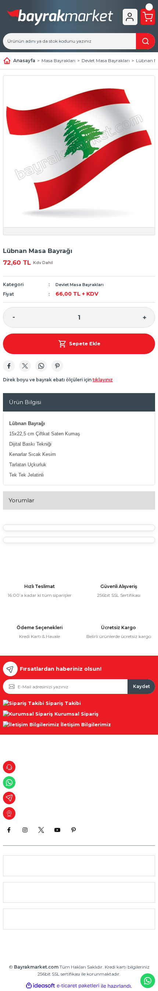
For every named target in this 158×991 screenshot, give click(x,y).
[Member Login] (129, 17)
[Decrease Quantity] (13, 317)
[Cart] (147, 17)
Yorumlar (21, 500)
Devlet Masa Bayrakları (79, 284)
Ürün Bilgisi (25, 402)
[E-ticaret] (78, 986)
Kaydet (141, 686)
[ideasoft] (40, 986)
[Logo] (60, 19)
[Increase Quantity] (144, 317)
